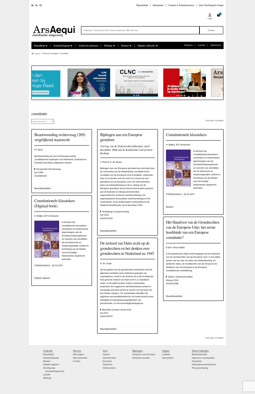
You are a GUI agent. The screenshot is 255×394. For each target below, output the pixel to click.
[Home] (54, 29)
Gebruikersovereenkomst (204, 364)
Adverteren (158, 5)
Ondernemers (109, 368)
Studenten (107, 364)
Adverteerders (109, 358)
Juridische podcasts (88, 45)
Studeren (188, 45)
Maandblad (39, 45)
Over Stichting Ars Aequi (211, 5)
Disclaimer (197, 361)
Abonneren (216, 45)
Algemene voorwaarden (203, 358)
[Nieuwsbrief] (41, 5)
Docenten (107, 361)
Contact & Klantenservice (181, 5)
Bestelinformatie (199, 354)
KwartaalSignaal (62, 45)
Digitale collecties (146, 45)
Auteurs (106, 354)
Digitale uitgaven (51, 364)
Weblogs (108, 45)
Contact (76, 361)
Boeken (125, 45)
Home (37, 53)
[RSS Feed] (36, 5)
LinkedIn (166, 354)
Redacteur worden (141, 358)
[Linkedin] (32, 5)
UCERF (46, 375)
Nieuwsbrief (142, 5)
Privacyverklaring (200, 368)
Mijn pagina (78, 354)
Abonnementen (80, 358)
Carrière (202, 45)
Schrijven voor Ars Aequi (143, 354)
